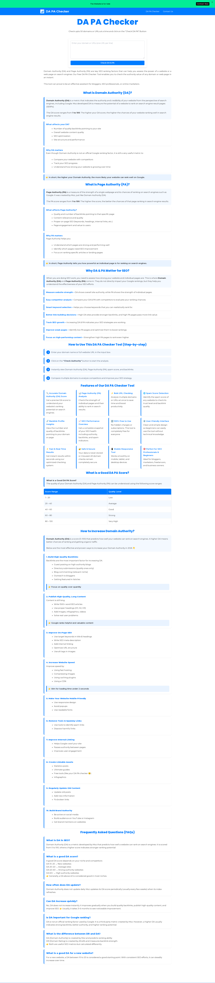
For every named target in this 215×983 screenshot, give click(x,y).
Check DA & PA (107, 63)
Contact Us (168, 11)
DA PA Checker (57, 11)
